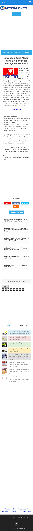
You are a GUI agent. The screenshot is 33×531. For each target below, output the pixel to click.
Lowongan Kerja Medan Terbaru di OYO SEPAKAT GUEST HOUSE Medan (19, 372)
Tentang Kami (9, 509)
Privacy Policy (27, 511)
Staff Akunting (16, 109)
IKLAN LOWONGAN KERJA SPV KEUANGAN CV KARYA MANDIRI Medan (19, 357)
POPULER (9, 325)
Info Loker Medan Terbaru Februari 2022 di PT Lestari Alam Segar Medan (19, 379)
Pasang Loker (22, 509)
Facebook (16, 203)
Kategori (16, 14)
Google (8, 203)
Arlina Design (21, 528)
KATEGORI (23, 325)
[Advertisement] (16, 33)
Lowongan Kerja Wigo (16, 343)
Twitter (25, 203)
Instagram (15, 511)
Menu (4, 2)
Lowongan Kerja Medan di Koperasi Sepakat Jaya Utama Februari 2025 (18, 364)
